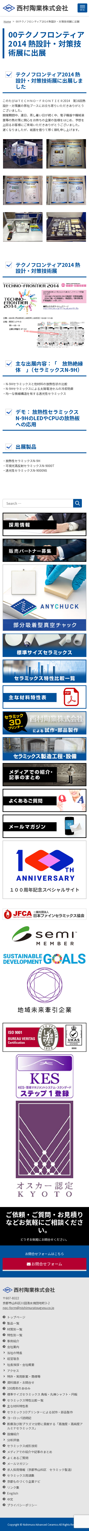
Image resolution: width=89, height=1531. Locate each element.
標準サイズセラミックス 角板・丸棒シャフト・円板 (42, 1394)
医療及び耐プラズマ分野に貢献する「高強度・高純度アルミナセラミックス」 (45, 1426)
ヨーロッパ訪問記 (19, 1418)
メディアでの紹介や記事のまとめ (29, 1452)
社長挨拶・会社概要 (20, 1365)
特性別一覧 (14, 1335)
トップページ (16, 1317)
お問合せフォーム (46, 1263)
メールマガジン (17, 1464)
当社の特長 (14, 1353)
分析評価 (13, 1440)
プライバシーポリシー (22, 1505)
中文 (10, 1499)
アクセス (13, 1371)
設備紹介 (13, 1434)
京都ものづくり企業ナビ (23, 1481)
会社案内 (13, 1347)
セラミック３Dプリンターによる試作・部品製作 (40, 1412)
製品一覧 (13, 1323)
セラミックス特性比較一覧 (25, 1400)
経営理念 (13, 1359)
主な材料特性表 (17, 1406)
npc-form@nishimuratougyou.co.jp (28, 1308)
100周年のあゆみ (18, 1388)
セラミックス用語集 (20, 1475)
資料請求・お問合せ (20, 1382)
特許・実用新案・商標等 (23, 1376)
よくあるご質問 (17, 1458)
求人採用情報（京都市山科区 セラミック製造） (40, 1470)
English (12, 1493)
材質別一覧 (14, 1329)
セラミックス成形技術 (22, 1446)
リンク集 (13, 1487)
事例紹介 (13, 1341)
